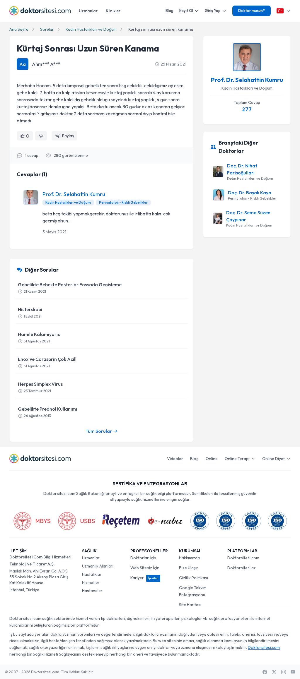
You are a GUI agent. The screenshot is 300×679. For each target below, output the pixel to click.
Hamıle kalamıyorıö (39, 337)
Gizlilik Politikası (193, 577)
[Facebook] (264, 672)
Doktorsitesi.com (243, 557)
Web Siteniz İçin (144, 567)
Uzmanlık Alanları (97, 566)
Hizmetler (91, 582)
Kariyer (144, 577)
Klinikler (113, 10)
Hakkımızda (189, 557)
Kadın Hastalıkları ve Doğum (91, 29)
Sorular (47, 29)
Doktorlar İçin (143, 557)
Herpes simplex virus (40, 387)
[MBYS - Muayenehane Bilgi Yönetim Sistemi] (32, 521)
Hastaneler (92, 590)
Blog (169, 10)
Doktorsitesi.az (241, 567)
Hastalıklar (92, 574)
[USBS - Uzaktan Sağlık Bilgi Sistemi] (76, 521)
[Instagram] (283, 672)
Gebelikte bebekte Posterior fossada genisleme (70, 288)
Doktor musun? (251, 10)
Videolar (175, 458)
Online (212, 458)
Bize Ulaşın (189, 567)
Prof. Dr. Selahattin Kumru (73, 194)
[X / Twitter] (274, 672)
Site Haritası (190, 604)
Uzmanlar (88, 10)
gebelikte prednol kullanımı (47, 412)
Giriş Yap (213, 10)
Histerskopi (30, 312)
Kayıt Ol (186, 10)
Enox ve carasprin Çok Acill (47, 362)
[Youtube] (293, 672)
